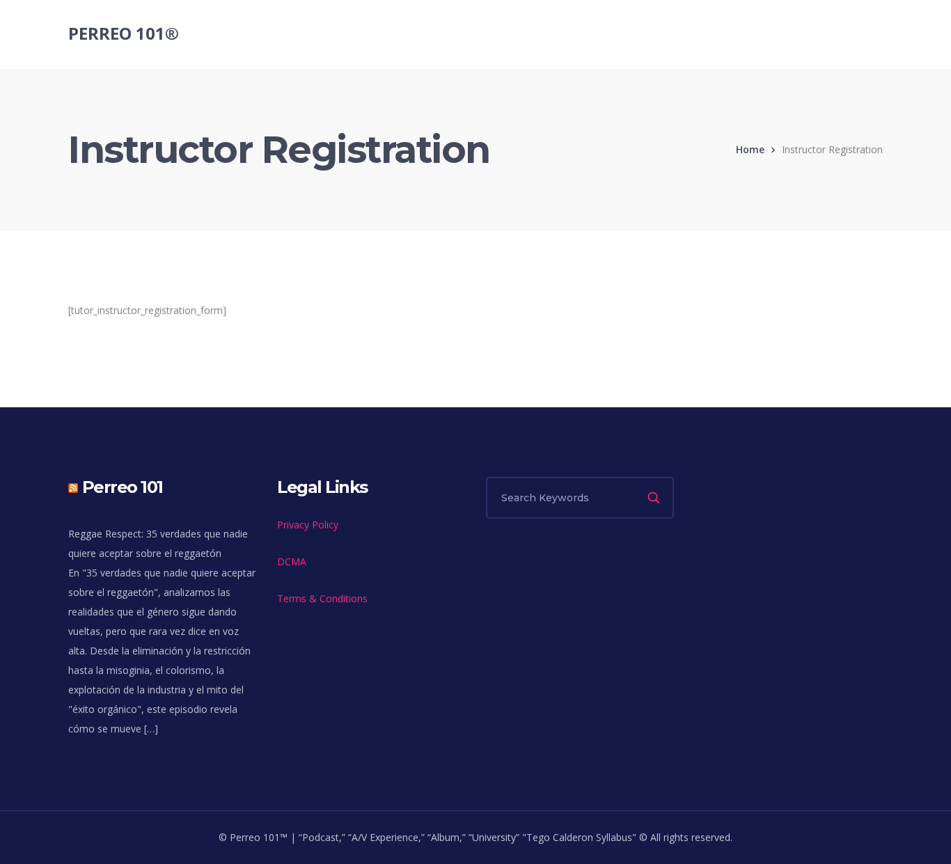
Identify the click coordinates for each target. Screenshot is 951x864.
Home (750, 149)
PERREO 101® (123, 33)
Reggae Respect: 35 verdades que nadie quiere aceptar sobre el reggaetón (158, 543)
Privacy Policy (307, 524)
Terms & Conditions (322, 598)
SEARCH (655, 497)
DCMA (291, 561)
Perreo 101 (122, 487)
